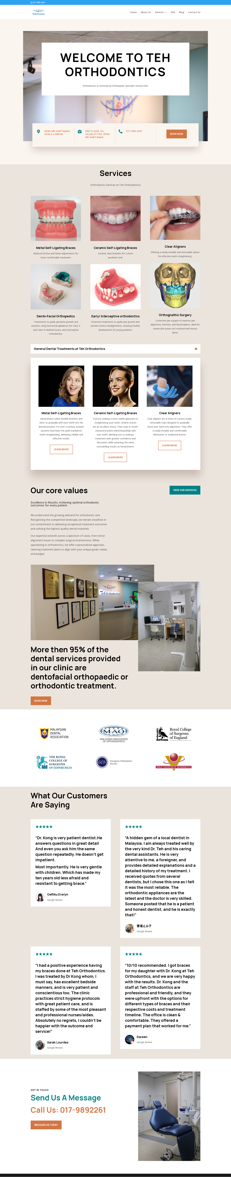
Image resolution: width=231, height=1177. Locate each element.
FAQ (173, 12)
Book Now (176, 134)
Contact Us (194, 12)
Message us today (46, 1125)
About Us (146, 12)
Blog (181, 12)
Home (133, 12)
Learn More (61, 449)
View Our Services (185, 490)
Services (159, 12)
